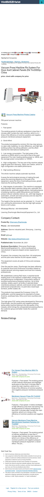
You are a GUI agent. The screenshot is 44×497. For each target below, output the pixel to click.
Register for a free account (18, 488)
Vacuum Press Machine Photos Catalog (20, 114)
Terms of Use (22, 491)
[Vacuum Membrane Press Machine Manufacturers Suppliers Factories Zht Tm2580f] (6, 423)
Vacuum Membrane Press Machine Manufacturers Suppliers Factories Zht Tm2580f (25, 422)
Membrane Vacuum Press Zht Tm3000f (26, 396)
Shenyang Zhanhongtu (18, 222)
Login (7, 488)
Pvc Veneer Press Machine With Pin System (25, 371)
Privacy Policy (12, 491)
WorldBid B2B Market (10, 2)
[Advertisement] (22, 28)
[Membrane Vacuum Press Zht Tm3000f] (6, 399)
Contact (35, 491)
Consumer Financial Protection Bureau (27, 470)
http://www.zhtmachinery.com (18, 239)
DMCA (29, 491)
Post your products (33, 488)
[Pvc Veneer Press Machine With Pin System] (6, 373)
